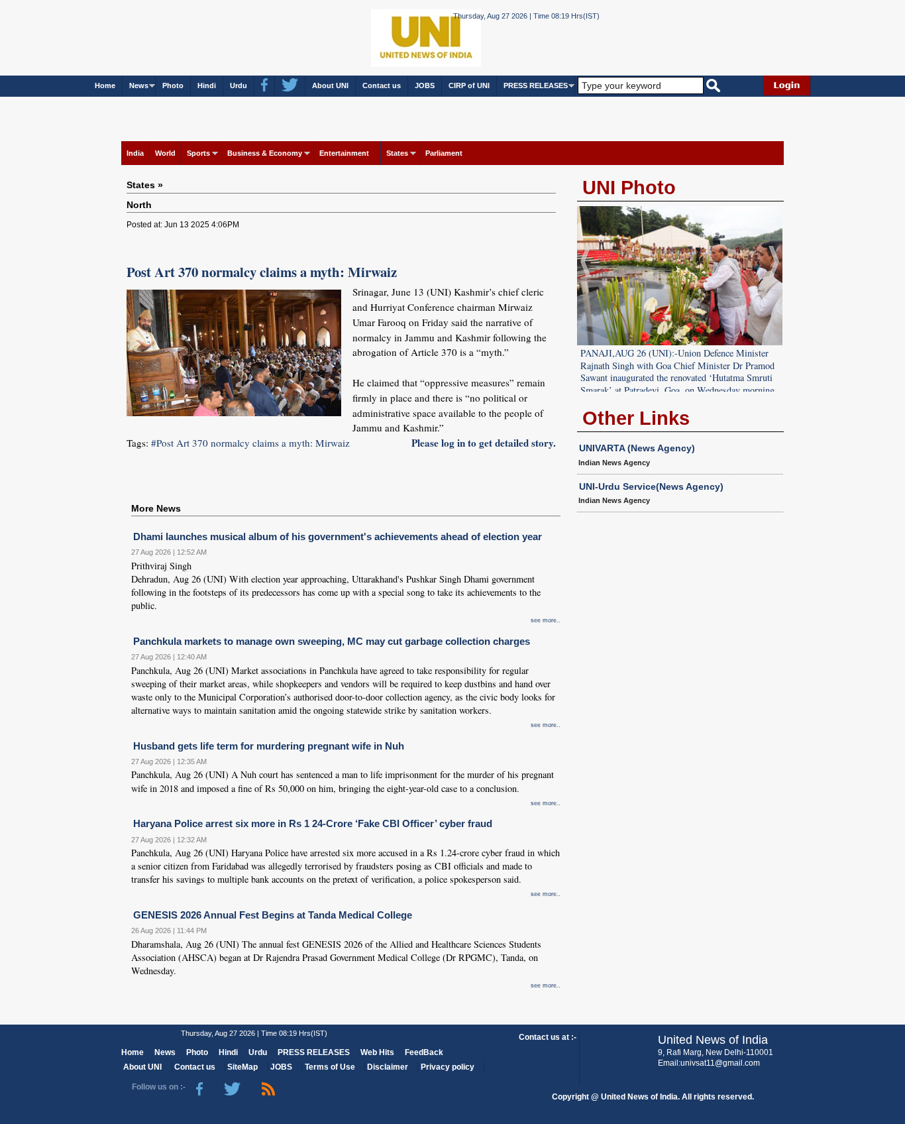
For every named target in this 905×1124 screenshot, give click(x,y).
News (138, 85)
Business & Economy (264, 153)
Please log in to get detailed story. (483, 442)
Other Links (636, 418)
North (139, 204)
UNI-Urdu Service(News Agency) (651, 486)
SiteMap (242, 1067)
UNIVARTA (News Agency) (637, 448)
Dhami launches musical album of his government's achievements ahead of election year (337, 536)
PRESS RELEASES (536, 85)
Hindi (206, 85)
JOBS (425, 85)
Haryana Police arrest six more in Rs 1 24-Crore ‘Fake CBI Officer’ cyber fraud (312, 823)
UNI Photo (629, 187)
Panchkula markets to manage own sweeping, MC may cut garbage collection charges (331, 641)
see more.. (545, 620)
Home (105, 85)
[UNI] (390, 36)
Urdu (238, 85)
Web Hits (377, 1052)
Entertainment (344, 153)
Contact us (381, 85)
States (397, 153)
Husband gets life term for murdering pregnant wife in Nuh (268, 746)
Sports (198, 153)
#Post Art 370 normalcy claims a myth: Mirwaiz (250, 442)
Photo (173, 85)
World (165, 153)
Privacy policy (447, 1067)
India (135, 153)
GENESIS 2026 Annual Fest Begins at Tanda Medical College (272, 915)
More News (156, 508)
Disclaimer (387, 1067)
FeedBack (424, 1052)
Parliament (443, 153)
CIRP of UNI (469, 85)
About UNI (330, 85)
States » (145, 185)
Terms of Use (330, 1067)
